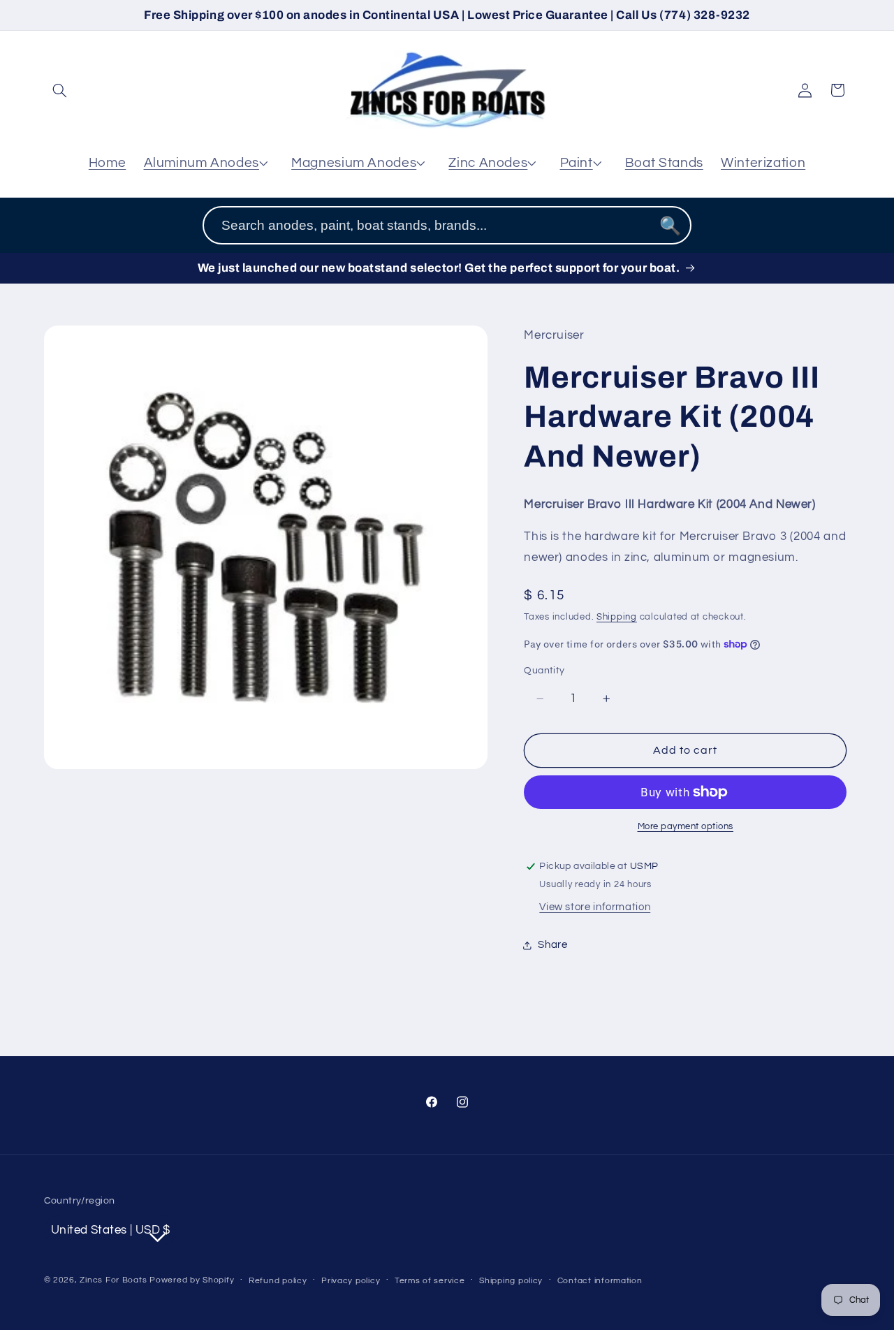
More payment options (686, 826)
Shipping (616, 617)
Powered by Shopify (191, 1280)
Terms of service (430, 1281)
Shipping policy (511, 1281)
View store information (594, 907)
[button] (60, 90)
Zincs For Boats (113, 1280)
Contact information (600, 1281)
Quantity (544, 670)
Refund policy (278, 1281)
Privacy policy (350, 1281)
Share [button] (552, 945)
